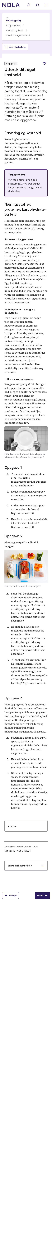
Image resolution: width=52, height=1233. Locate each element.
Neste (40, 895)
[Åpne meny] (46, 5)
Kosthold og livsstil (14, 30)
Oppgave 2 (13, 536)
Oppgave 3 (13, 698)
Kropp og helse (13, 25)
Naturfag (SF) (13, 20)
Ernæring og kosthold (22, 133)
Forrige (13, 895)
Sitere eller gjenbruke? (20, 865)
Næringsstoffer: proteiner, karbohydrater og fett (25, 209)
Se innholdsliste (17, 47)
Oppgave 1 (13, 467)
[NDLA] (11, 5)
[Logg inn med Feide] (28, 5)
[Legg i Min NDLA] (44, 63)
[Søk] (37, 5)
